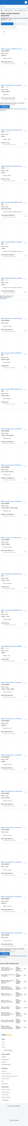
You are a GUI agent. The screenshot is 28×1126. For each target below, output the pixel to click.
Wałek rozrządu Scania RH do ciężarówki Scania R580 (7, 1021)
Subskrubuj (5, 106)
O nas (3, 1042)
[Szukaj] (25, 6)
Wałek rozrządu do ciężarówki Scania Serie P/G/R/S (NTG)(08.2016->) (7, 988)
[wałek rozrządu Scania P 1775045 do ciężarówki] (14, 492)
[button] (26, 2)
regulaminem (3, 110)
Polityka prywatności (6, 1073)
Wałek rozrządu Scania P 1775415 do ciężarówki (14, 428)
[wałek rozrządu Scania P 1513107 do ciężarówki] (14, 455)
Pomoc (3, 1044)
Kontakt (3, 1047)
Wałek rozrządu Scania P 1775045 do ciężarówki (14, 501)
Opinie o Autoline (5, 1078)
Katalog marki (5, 1083)
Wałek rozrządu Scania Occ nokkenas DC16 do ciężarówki (7, 981)
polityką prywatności (22, 108)
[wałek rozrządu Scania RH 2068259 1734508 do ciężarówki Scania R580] (14, 343)
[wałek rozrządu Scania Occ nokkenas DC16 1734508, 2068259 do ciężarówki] (14, 75)
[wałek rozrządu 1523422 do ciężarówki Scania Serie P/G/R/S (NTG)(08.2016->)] (14, 232)
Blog (3, 1081)
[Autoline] (2, 10)
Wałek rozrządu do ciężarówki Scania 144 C (7, 994)
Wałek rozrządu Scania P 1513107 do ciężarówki (14, 465)
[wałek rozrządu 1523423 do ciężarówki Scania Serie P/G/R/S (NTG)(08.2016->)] (14, 268)
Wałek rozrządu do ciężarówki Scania (5, 1007)
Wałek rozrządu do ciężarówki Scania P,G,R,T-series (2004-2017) (7, 969)
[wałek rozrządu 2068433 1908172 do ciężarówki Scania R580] (14, 379)
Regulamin (4, 1071)
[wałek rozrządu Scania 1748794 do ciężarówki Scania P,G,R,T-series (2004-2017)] (14, 564)
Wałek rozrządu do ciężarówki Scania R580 (6, 1001)
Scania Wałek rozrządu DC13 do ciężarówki (8, 975)
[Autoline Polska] (9, 2)
